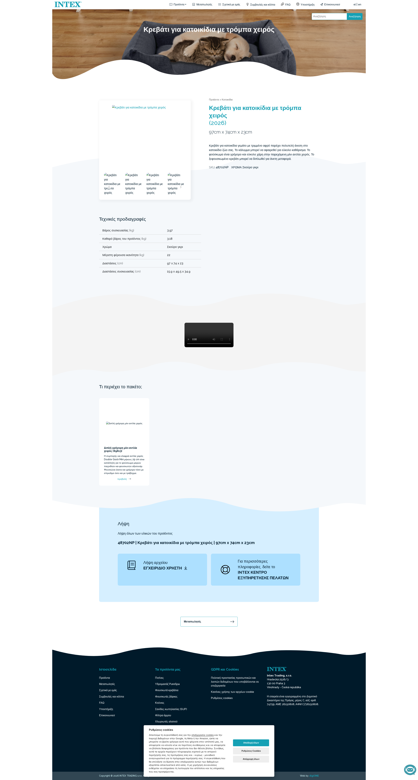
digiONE (314, 775)
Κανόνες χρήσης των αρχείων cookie (232, 691)
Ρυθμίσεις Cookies (251, 751)
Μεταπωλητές (204, 4)
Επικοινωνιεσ (332, 4)
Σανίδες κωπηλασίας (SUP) (171, 709)
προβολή (122, 479)
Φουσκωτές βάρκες (166, 696)
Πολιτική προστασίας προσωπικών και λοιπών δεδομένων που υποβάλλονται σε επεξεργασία (235, 681)
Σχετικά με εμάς (231, 4)
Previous (109, 187)
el (355, 4)
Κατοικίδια (227, 99)
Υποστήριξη (307, 4)
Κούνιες (159, 702)
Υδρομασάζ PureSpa (167, 684)
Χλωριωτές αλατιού (166, 721)
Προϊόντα (178, 4)
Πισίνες (159, 677)
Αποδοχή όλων (251, 742)
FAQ (287, 4)
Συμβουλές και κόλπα (262, 4)
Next (181, 187)
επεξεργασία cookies (203, 735)
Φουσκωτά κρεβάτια (166, 690)
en (359, 4)
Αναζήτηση (355, 16)
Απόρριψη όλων (251, 759)
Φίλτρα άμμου (163, 715)
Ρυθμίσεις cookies (222, 698)
